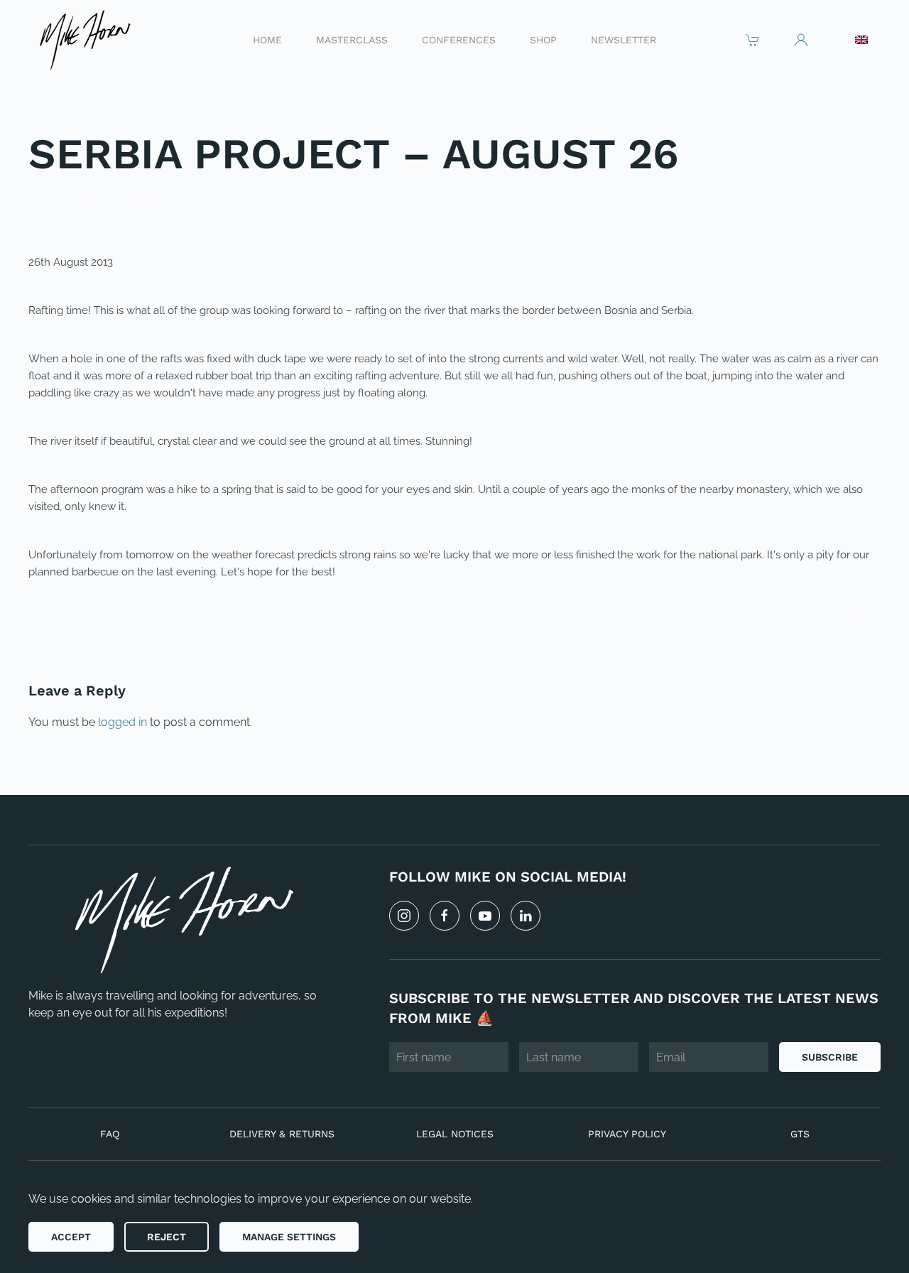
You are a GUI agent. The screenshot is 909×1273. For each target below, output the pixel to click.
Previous (73, 620)
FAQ (109, 1133)
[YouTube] (485, 916)
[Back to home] (84, 39)
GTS (800, 1133)
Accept (71, 1236)
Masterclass (352, 39)
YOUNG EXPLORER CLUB (143, 200)
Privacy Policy (627, 1133)
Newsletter (623, 39)
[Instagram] (404, 916)
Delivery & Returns (281, 1133)
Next (849, 620)
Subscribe (830, 1057)
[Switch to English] (861, 40)
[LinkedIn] (525, 916)
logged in (122, 722)
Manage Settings (289, 1236)
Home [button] (267, 39)
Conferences (459, 39)
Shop (543, 39)
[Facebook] (444, 916)
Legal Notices (455, 1133)
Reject (166, 1236)
